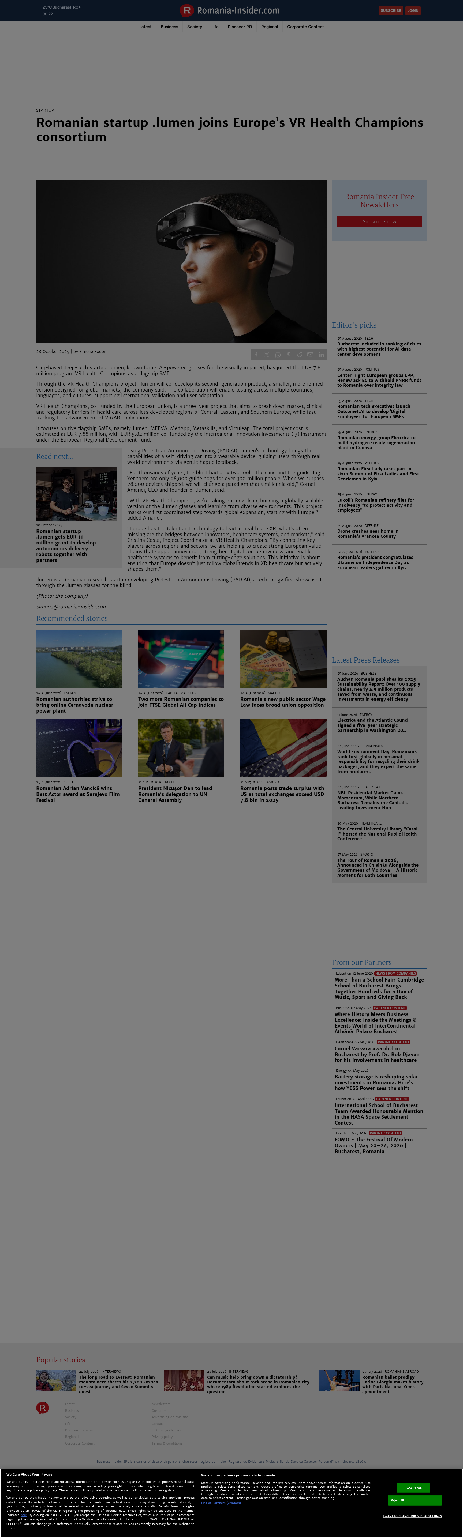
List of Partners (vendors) (221, 1503)
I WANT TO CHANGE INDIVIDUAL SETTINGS (412, 1516)
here (24, 1515)
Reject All (397, 1500)
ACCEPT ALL (413, 1487)
